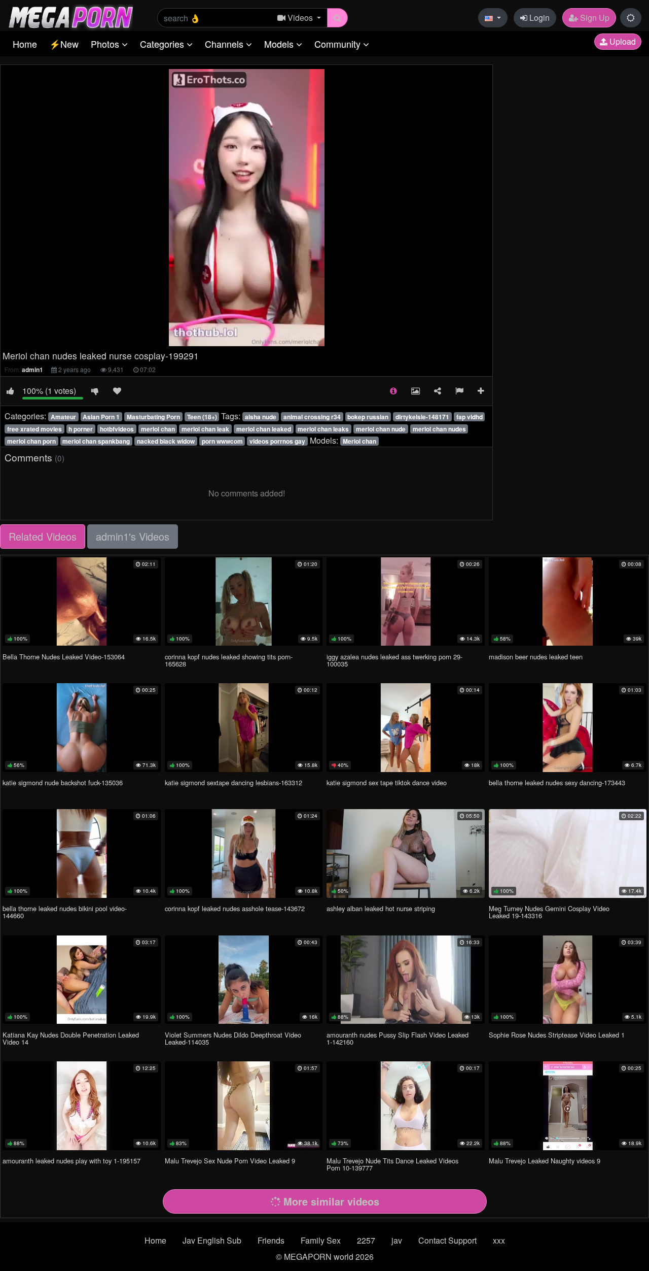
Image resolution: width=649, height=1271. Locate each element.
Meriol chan (359, 441)
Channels (225, 43)
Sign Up (593, 17)
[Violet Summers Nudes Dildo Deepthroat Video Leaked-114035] (244, 979)
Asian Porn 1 (101, 416)
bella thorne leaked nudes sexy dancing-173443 (557, 782)
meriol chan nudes (439, 428)
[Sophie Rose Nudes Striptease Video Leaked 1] (568, 979)
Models (280, 43)
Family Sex (321, 1240)
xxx (499, 1240)
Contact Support (447, 1240)
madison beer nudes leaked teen (536, 656)
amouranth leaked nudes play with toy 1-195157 (71, 1160)
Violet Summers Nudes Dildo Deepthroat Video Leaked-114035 (233, 1038)
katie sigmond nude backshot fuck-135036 (63, 782)
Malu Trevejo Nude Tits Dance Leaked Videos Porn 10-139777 (392, 1164)
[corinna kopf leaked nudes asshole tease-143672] (244, 853)
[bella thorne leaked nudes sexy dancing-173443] (568, 727)
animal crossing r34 (312, 416)
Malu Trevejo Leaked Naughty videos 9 (544, 1160)
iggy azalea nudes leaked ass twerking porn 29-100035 (394, 660)
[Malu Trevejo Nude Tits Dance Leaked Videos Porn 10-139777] (406, 1105)
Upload (621, 41)
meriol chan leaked (263, 428)
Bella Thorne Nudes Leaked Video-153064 (64, 656)
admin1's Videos (132, 536)
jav (396, 1240)
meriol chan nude (381, 428)
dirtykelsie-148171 (422, 416)
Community (338, 43)
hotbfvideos (117, 428)
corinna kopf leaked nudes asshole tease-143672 (235, 908)
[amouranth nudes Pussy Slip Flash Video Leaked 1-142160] (406, 979)
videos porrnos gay (277, 441)
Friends (271, 1240)
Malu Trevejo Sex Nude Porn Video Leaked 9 (230, 1160)
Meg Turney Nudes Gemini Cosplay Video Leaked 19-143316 (549, 912)
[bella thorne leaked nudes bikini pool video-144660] (82, 853)
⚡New (64, 43)
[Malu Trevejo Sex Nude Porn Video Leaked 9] (244, 1105)
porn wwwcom (222, 441)
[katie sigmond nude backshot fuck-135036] (82, 727)
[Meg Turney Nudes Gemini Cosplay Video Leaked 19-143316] (568, 853)
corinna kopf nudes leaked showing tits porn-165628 (229, 660)
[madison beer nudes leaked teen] (568, 601)
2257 (366, 1240)
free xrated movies (34, 428)
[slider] (225, 338)
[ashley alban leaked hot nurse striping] (406, 853)
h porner (80, 428)
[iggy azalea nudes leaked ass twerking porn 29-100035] (406, 601)
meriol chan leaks (323, 428)
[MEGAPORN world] (70, 16)
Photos (106, 43)
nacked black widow (166, 441)
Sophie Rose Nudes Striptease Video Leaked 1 (557, 1035)
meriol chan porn (31, 441)
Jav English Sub (212, 1240)
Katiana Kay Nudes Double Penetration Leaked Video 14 (71, 1038)
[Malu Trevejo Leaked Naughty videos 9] (568, 1105)
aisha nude (260, 416)
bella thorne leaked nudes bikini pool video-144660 (65, 912)
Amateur (63, 416)
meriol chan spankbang (96, 441)
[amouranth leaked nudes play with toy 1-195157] (82, 1105)
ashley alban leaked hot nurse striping (381, 908)
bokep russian (367, 416)
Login (538, 17)
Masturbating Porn (153, 416)
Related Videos (43, 536)
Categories (163, 43)
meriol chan (158, 428)
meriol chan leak (205, 428)
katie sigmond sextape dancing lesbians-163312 (233, 782)
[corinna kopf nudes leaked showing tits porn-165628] (244, 601)
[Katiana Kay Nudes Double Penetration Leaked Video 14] (82, 979)
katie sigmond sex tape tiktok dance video (387, 782)
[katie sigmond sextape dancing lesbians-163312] (244, 727)
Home (25, 43)
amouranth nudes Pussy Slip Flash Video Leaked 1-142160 (397, 1038)
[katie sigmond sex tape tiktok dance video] (406, 727)
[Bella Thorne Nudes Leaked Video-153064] (82, 601)
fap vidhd (469, 416)
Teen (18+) (202, 416)
